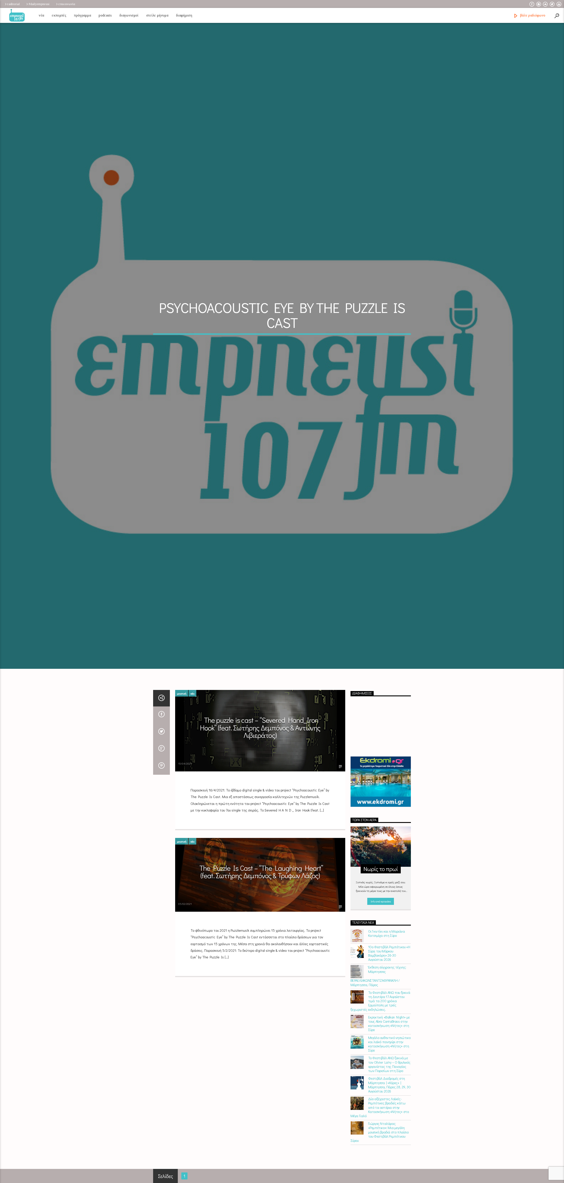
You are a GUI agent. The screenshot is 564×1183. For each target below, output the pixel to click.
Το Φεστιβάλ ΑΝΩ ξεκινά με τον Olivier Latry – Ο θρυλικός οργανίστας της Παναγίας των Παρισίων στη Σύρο (389, 1072)
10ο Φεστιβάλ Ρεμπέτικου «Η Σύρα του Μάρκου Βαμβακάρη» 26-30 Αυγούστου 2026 (389, 960)
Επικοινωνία (66, 4)
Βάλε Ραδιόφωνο (532, 15)
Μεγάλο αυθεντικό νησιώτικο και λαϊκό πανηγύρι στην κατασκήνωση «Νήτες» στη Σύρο (389, 1051)
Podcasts (105, 15)
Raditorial (13, 4)
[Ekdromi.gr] (381, 789)
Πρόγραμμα (82, 15)
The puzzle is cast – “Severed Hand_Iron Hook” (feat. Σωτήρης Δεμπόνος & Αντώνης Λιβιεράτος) (260, 735)
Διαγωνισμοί (129, 15)
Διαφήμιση (184, 15)
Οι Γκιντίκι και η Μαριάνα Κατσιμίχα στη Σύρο (386, 941)
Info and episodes (381, 909)
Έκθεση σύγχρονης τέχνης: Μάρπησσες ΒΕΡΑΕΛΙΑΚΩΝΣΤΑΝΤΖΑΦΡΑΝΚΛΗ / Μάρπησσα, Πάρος (378, 983)
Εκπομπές (59, 15)
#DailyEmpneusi (39, 4)
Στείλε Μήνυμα (157, 15)
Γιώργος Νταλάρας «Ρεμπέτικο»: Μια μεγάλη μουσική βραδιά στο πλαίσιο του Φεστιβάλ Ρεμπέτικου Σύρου (380, 1139)
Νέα (41, 15)
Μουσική (181, 701)
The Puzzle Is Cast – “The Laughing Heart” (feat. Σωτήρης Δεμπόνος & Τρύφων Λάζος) (261, 879)
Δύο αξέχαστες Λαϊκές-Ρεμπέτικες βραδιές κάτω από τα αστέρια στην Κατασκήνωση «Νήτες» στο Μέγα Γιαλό (380, 1115)
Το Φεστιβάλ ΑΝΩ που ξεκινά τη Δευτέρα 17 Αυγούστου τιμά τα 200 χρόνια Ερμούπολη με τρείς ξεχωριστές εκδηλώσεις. (380, 1008)
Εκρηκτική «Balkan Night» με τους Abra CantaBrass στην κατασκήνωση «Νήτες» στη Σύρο (389, 1031)
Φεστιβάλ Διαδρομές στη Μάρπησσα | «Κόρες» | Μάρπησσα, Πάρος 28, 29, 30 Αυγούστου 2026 (389, 1092)
